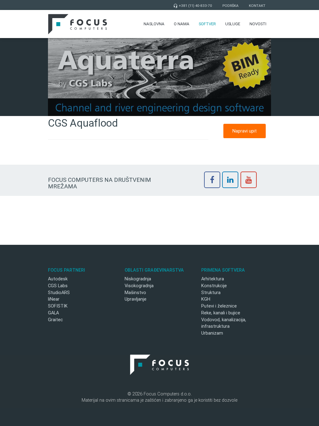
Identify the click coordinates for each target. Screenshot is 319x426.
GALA (53, 313)
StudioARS (59, 292)
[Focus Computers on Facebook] (212, 180)
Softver (207, 24)
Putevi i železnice (219, 306)
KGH (205, 299)
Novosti (258, 24)
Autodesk (58, 279)
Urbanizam (212, 333)
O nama (181, 24)
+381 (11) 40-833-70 (192, 5)
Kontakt (257, 5)
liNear (54, 299)
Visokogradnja (139, 285)
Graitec (55, 319)
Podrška (230, 5)
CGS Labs (58, 285)
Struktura (211, 292)
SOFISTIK (58, 306)
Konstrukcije (214, 285)
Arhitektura (212, 279)
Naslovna (154, 24)
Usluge (232, 24)
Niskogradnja (138, 279)
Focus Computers (77, 24)
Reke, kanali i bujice (220, 313)
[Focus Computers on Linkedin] (230, 180)
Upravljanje (135, 299)
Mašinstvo (135, 292)
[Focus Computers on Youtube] (248, 180)
